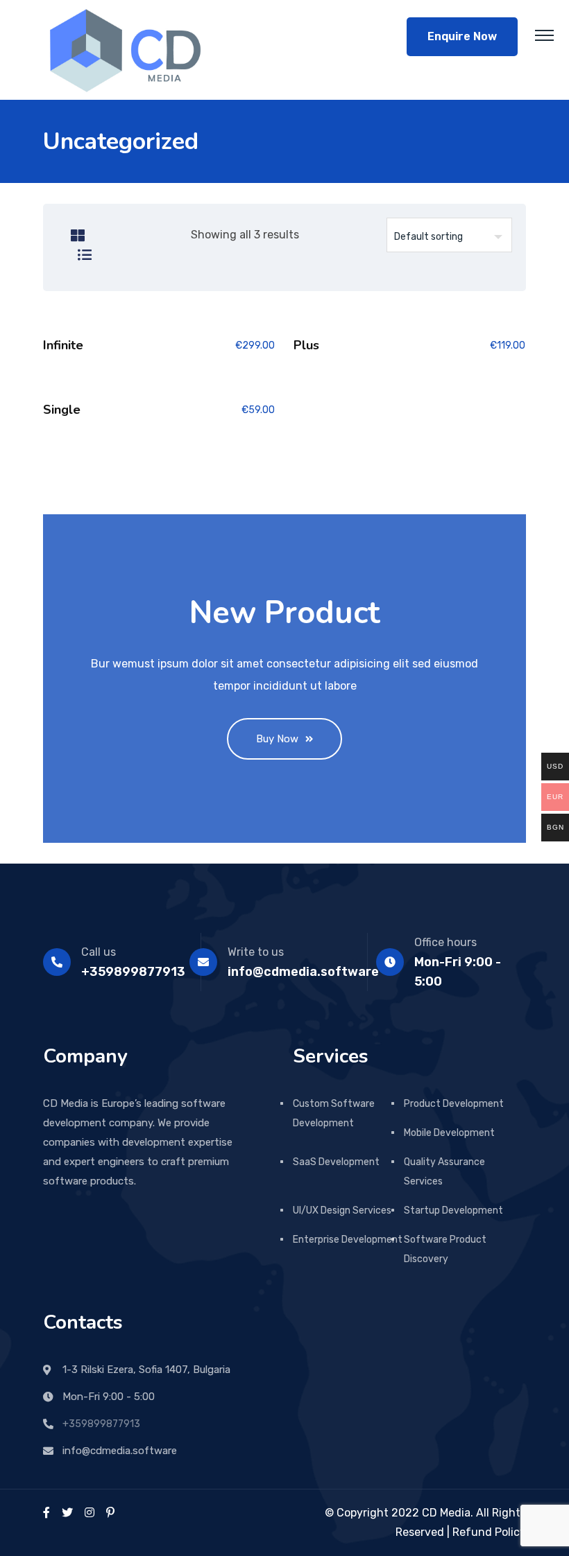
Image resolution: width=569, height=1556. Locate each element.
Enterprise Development (347, 1239)
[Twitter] (67, 1512)
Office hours (445, 942)
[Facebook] (46, 1512)
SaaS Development (336, 1162)
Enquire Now (462, 36)
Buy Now (277, 739)
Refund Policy (489, 1532)
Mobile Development (449, 1133)
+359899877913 (101, 1424)
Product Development (454, 1104)
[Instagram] (89, 1512)
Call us (98, 952)
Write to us (256, 952)
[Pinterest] (110, 1512)
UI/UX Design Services (342, 1210)
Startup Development (453, 1210)
